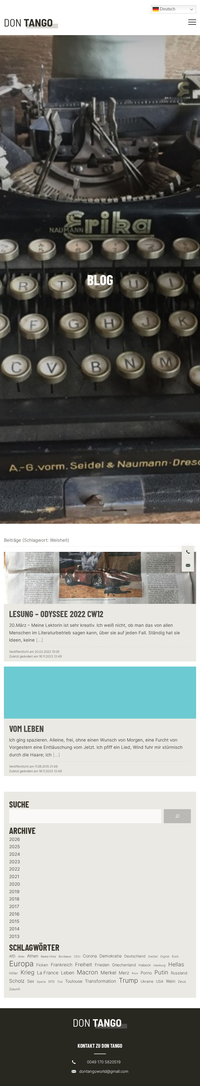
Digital (164, 956)
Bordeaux (65, 956)
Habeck (145, 965)
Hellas (176, 964)
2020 (14, 884)
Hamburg (159, 965)
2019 (14, 891)
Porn (135, 973)
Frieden (102, 964)
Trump (128, 980)
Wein (170, 981)
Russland (179, 973)
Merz (124, 972)
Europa (21, 963)
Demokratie (110, 956)
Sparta (41, 981)
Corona (90, 956)
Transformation (100, 981)
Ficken (42, 965)
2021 (14, 876)
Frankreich (61, 964)
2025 (14, 846)
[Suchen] (177, 816)
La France (47, 972)
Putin (161, 972)
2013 (14, 936)
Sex (30, 981)
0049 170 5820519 (104, 1061)
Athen (32, 956)
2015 (14, 921)
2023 (14, 861)
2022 (14, 869)
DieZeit (153, 956)
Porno (146, 972)
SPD (51, 981)
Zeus (182, 981)
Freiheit (83, 965)
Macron (87, 972)
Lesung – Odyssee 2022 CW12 (56, 614)
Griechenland (124, 965)
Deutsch (167, 9)
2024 (14, 854)
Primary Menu (193, 22)
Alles (21, 956)
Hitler (13, 973)
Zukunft (14, 989)
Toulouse (73, 981)
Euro (175, 956)
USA (159, 981)
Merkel (108, 972)
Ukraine (147, 981)
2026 (14, 839)
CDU (77, 956)
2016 (14, 914)
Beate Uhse (48, 956)
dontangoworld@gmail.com (103, 1071)
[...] (39, 640)
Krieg (27, 972)
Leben (67, 972)
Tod (60, 981)
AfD (12, 956)
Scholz (16, 981)
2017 (14, 906)
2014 (14, 928)
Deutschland (135, 956)
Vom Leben (26, 728)
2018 (14, 899)
